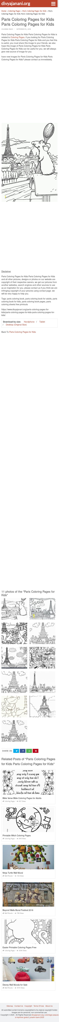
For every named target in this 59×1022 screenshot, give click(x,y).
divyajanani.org (15, 3)
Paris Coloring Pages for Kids (22, 331)
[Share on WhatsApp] (29, 751)
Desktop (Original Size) (16, 324)
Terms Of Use (39, 1006)
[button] (53, 3)
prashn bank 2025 (37, 1017)
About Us (49, 1006)
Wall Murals (9, 876)
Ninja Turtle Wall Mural (13, 872)
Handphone (29, 321)
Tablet (42, 321)
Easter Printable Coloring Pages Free (19, 947)
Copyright (28, 1006)
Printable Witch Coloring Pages (17, 835)
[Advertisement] (29, 92)
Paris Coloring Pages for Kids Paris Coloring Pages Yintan (25, 641)
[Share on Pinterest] (35, 751)
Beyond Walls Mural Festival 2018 (18, 910)
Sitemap (10, 1006)
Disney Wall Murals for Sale (15, 984)
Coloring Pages (7, 29)
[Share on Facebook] (22, 751)
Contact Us (18, 1006)
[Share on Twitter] (16, 751)
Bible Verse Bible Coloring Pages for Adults (22, 798)
